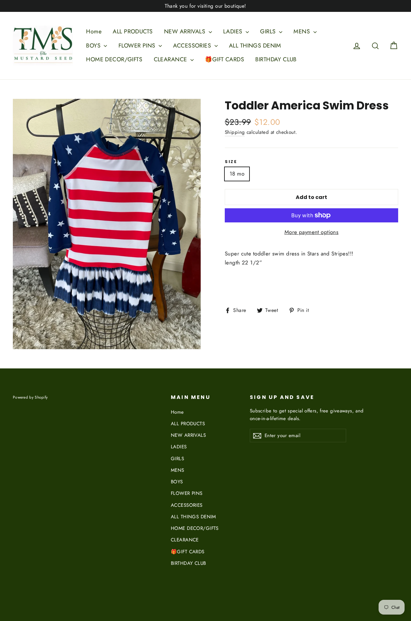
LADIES (233, 31)
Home (93, 31)
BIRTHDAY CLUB (276, 59)
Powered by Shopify (30, 397)
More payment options (311, 232)
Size (231, 161)
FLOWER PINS (137, 45)
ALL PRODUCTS (133, 31)
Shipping (235, 132)
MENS (302, 31)
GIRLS (268, 31)
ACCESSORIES (193, 45)
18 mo (237, 173)
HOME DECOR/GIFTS (114, 59)
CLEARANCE (171, 59)
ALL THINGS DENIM (255, 45)
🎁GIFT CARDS (224, 59)
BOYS (94, 45)
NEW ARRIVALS (185, 31)
